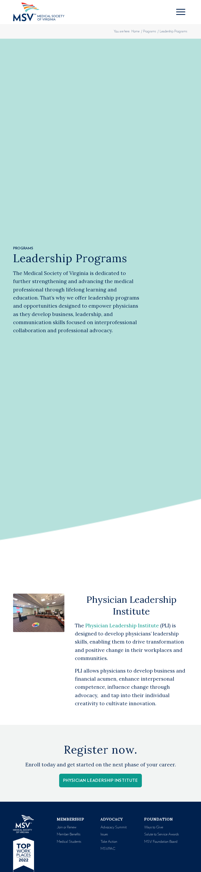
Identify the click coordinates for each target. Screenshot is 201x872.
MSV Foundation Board (160, 842)
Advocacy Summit (113, 827)
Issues (104, 834)
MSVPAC (107, 849)
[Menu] (181, 12)
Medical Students (69, 842)
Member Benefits (68, 834)
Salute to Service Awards (161, 834)
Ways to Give (153, 827)
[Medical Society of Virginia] (38, 12)
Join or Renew (66, 827)
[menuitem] (181, 12)
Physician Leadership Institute (122, 625)
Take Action (108, 842)
